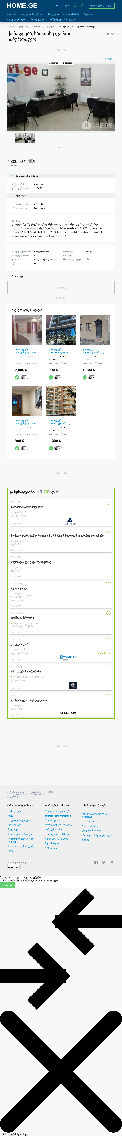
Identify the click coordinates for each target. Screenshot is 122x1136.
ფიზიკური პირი (53, 829)
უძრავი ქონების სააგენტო (59, 825)
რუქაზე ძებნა (14, 811)
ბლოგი (88, 14)
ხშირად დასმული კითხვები (97, 835)
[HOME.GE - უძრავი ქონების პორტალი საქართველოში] (22, 7)
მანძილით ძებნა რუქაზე (20, 846)
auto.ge (85, 839)
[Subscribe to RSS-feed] (112, 862)
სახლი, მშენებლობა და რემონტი (95, 815)
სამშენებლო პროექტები (63, 19)
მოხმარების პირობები (19, 834)
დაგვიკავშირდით (17, 19)
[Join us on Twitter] (104, 862)
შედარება (7, 885)
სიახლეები (51, 848)
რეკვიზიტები (52, 843)
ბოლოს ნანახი (71, 14)
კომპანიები (88, 821)
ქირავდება (48, 27)
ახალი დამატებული (32, 14)
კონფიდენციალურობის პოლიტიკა (20, 840)
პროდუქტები (38, 19)
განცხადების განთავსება (101, 6)
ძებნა (10, 815)
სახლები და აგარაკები (57, 811)
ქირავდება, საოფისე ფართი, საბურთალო (25, 352)
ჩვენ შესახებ (14, 825)
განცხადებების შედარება (14, 1134)
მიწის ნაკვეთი (52, 820)
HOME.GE (31, 862)
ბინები (11, 850)
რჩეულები (53, 14)
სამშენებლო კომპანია (57, 834)
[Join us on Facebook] (96, 862)
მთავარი (12, 14)
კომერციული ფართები (29, 27)
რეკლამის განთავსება (57, 838)
